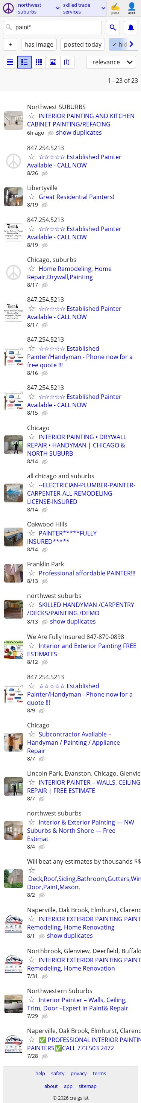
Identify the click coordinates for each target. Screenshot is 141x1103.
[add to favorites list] (31, 115)
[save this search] (131, 27)
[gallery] (53, 62)
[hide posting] (51, 133)
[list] (10, 62)
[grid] (39, 62)
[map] (67, 62)
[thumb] (24, 62)
